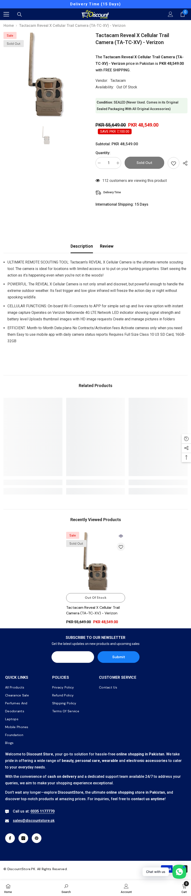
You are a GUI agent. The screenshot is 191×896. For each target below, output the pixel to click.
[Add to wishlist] (173, 163)
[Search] (19, 14)
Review (106, 246)
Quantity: (103, 153)
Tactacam (118, 80)
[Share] (183, 163)
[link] (32, 482)
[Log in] (170, 14)
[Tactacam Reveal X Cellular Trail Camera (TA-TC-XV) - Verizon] (95, 561)
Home (8, 25)
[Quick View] (121, 536)
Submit (118, 656)
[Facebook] (10, 838)
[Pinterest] (36, 838)
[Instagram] (23, 838)
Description (82, 246)
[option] (95, 4)
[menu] (6, 14)
